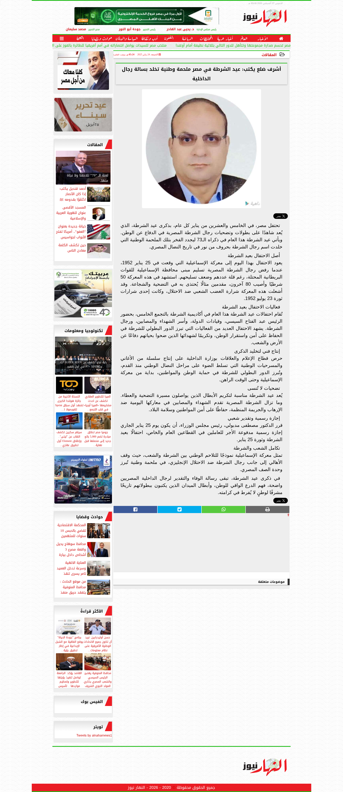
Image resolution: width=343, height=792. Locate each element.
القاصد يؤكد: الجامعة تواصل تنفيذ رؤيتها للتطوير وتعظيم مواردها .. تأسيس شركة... (69, 681)
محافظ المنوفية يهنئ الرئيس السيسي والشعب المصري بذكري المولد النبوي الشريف (98, 679)
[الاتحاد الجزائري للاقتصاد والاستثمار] (83, 115)
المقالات (269, 54)
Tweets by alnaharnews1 (94, 735)
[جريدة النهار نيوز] (83, 295)
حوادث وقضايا (89, 516)
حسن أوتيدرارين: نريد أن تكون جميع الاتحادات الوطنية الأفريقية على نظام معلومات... (98, 643)
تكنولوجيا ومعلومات (84, 330)
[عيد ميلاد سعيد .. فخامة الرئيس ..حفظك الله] (83, 71)
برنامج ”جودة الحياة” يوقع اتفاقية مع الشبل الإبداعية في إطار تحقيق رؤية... (69, 643)
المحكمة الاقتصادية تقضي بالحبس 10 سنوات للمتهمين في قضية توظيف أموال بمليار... (84, 530)
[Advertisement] (260, 544)
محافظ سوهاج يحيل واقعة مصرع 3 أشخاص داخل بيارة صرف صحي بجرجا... (83, 549)
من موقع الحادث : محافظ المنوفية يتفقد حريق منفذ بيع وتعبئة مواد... (85, 587)
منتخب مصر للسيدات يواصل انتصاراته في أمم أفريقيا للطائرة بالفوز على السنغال (104, 46)
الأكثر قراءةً (91, 611)
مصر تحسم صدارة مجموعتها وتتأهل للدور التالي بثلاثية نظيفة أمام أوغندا (233, 46)
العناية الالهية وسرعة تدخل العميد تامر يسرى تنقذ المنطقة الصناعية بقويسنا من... (84, 568)
